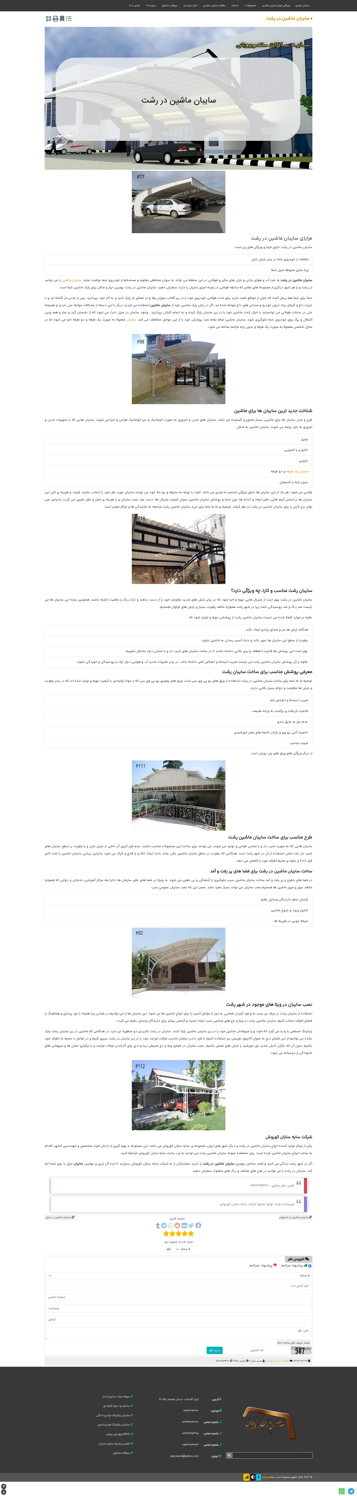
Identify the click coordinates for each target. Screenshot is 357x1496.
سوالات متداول (169, 6)
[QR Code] (48, 19)
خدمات (234, 6)
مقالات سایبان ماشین (214, 6)
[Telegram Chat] (351, 1491)
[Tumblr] (157, 1226)
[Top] (3, 1487)
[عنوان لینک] (269, 1422)
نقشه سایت (268, 1477)
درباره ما (152, 6)
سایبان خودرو (302, 6)
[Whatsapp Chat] (342, 1491)
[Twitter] (191, 1226)
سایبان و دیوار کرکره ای (116, 1406)
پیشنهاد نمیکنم (261, 1265)
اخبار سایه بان (190, 6)
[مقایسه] (68, 19)
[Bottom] (3, 1492)
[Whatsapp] (170, 1226)
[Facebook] (198, 1226)
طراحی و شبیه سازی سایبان (114, 1444)
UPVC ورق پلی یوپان (118, 1434)
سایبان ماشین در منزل (58, 1217)
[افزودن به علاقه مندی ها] (62, 19)
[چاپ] (55, 19)
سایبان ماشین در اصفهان (294, 1217)
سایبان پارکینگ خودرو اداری (114, 1425)
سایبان (131, 319)
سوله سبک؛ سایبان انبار (116, 1397)
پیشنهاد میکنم (293, 1265)
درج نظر (214, 1350)
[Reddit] (177, 1226)
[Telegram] (163, 1226)
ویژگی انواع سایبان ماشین (276, 6)
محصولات (251, 6)
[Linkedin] (184, 1226)
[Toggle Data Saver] (246, 1477)
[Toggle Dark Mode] (253, 1477)
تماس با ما (134, 6)
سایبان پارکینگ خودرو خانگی (113, 1415)
